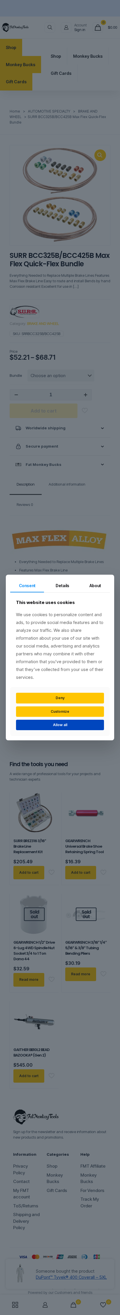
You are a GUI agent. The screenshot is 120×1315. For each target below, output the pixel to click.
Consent (27, 585)
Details (62, 585)
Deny (60, 698)
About (95, 585)
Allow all (60, 725)
